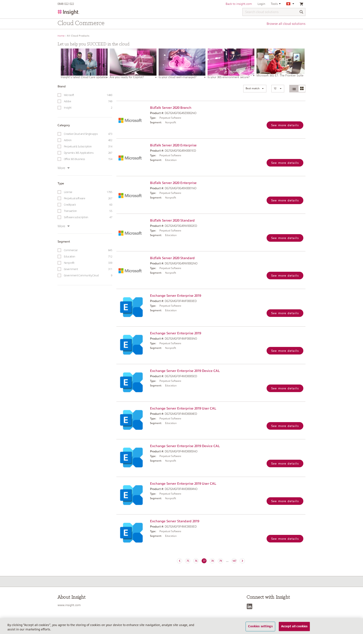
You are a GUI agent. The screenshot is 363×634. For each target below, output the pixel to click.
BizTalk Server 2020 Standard (172, 220)
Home (61, 35)
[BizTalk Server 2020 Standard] (132, 232)
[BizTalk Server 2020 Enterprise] (132, 157)
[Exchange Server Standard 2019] (132, 533)
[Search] (301, 12)
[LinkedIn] (250, 606)
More (61, 168)
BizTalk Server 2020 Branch (170, 107)
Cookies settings (260, 626)
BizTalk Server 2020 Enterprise (173, 145)
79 (220, 560)
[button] (254, 88)
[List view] (293, 88)
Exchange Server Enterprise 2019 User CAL (183, 408)
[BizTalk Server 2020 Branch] (132, 119)
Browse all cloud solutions (286, 24)
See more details (285, 125)
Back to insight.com (239, 3)
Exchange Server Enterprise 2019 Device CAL (185, 371)
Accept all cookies (294, 626)
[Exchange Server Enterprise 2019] (132, 307)
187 (234, 560)
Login (261, 3)
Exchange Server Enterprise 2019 (175, 295)
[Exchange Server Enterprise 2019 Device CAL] (132, 382)
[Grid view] (301, 88)
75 (188, 560)
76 (196, 560)
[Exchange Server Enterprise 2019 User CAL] (132, 420)
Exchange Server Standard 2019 (174, 521)
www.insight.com (69, 605)
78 (212, 560)
